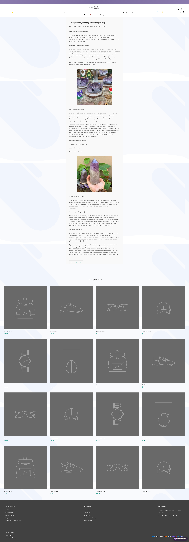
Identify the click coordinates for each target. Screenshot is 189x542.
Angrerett (87, 515)
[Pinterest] (169, 515)
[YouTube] (173, 515)
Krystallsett (30, 12)
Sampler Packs (66, 12)
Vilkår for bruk (88, 521)
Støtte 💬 (181, 12)
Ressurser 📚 (87, 15)
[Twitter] (162, 515)
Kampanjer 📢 (172, 12)
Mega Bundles (19, 12)
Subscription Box (77, 12)
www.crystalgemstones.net (99, 26)
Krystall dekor (134, 12)
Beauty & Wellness (90, 12)
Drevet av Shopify (11, 538)
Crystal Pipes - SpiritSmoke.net (13, 521)
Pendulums (115, 12)
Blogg (6, 518)
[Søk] (181, 9)
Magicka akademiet (10, 510)
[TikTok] (176, 515)
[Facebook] (159, 515)
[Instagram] (166, 515)
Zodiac (99, 12)
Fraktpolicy (87, 513)
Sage (142, 12)
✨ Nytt (164, 12)
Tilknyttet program (10, 515)
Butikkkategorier (40, 12)
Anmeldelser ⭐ (9, 12)
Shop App (102, 15)
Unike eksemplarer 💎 (152, 12)
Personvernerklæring (90, 518)
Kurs (95, 15)
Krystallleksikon (9, 513)
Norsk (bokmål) (8, 9)
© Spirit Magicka (10, 535)
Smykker (106, 12)
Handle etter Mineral (53, 12)
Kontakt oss (87, 510)
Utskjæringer (124, 12)
